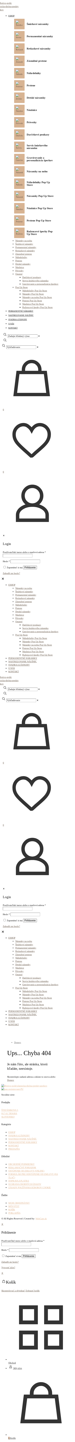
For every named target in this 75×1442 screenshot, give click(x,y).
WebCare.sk (41, 1218)
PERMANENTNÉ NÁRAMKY (22, 1142)
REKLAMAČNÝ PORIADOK (22, 1167)
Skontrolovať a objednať (13, 1290)
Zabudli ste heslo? (10, 1262)
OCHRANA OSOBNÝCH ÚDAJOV (24, 1184)
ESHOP (11, 1132)
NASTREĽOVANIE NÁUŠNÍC (22, 1139)
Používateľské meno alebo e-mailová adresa (22, 1241)
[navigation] (37, 1281)
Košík (11, 1209)
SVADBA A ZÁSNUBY (19, 1135)
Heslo (5, 1250)
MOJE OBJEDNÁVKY (19, 1203)
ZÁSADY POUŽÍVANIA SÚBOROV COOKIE (29, 1187)
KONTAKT (13, 1145)
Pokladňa (14, 1213)
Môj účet (13, 1206)
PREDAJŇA (14, 1149)
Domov (17, 1042)
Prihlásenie (28, 1256)
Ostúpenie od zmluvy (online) (26, 1171)
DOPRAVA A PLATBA (18, 1181)
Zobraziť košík (32, 1290)
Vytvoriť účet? (8, 1267)
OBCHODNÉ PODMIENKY (21, 1164)
